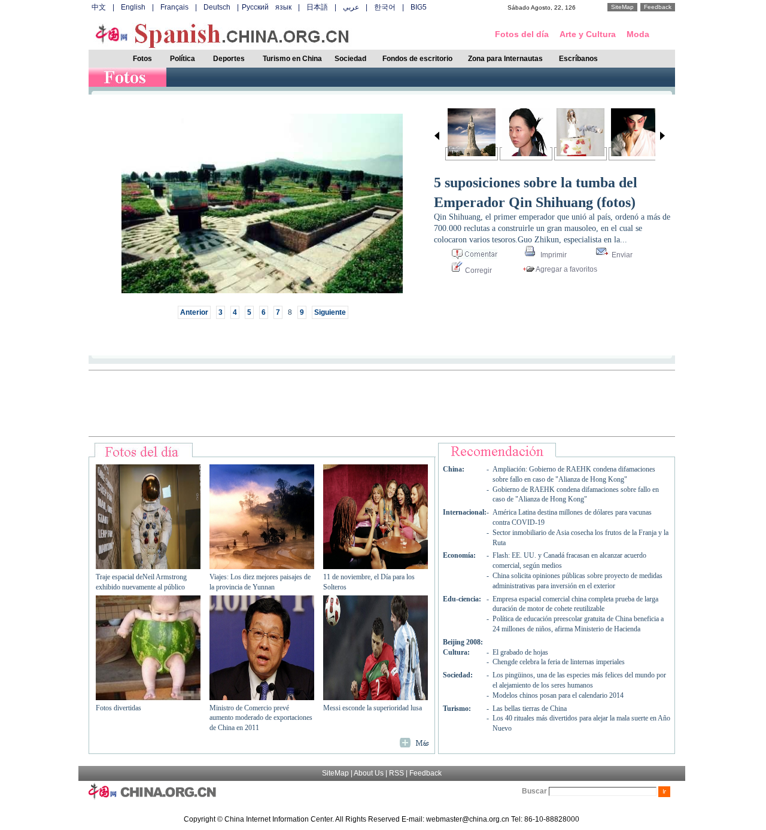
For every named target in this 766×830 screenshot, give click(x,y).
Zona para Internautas (505, 58)
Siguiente (330, 312)
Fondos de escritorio (417, 58)
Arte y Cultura (588, 34)
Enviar (621, 255)
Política (182, 58)
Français (174, 7)
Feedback (657, 7)
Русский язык (266, 7)
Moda (638, 34)
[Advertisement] (382, 403)
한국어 (385, 7)
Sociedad (350, 58)
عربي (351, 7)
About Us (369, 773)
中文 (99, 7)
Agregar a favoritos (565, 269)
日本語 (317, 7)
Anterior (194, 312)
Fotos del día (522, 34)
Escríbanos (578, 58)
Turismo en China (292, 58)
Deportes (229, 58)
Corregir (477, 270)
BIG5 (419, 7)
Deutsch (216, 7)
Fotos (142, 58)
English (133, 7)
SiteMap (622, 7)
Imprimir (553, 255)
